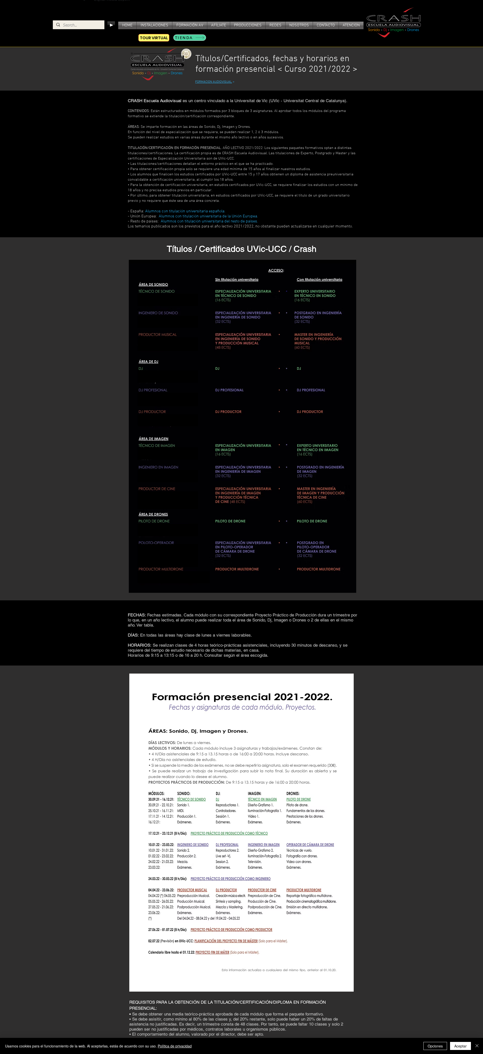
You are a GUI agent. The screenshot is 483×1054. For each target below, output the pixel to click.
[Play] (111, 25)
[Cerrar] (477, 1046)
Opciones (435, 1045)
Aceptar (460, 1045)
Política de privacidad (175, 1045)
